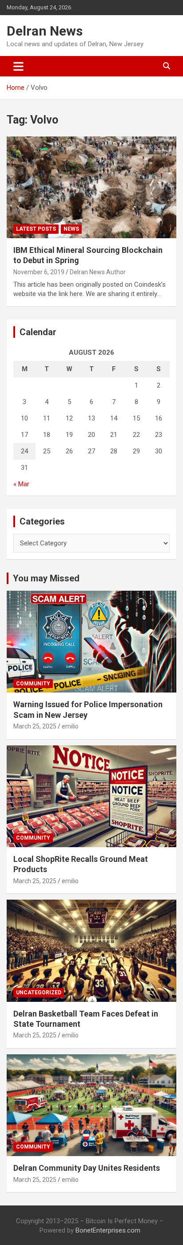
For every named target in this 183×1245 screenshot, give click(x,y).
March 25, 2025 (34, 726)
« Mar (21, 484)
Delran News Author (98, 272)
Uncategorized (38, 992)
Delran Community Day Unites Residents (86, 1168)
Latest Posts (36, 229)
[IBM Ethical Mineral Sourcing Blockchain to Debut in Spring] (91, 187)
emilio (70, 726)
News (71, 229)
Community (33, 684)
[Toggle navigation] (18, 66)
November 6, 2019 (38, 272)
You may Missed (46, 578)
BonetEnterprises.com (108, 1230)
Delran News (45, 31)
